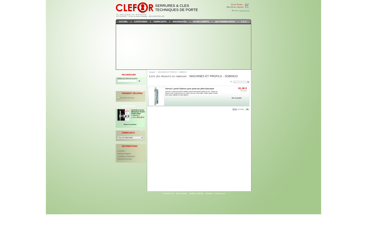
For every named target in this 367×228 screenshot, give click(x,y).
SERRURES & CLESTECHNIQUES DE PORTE (176, 8)
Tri (231, 82)
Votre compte (201, 21)
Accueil (123, 21)
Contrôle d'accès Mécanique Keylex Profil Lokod (138, 111)
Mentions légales (124, 154)
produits (241, 109)
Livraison (121, 151)
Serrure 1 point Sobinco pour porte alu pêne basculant (189, 89)
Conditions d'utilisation (126, 156)
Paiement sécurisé (125, 159)
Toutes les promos (130, 124)
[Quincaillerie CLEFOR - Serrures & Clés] (135, 2)
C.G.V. (244, 21)
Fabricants (160, 21)
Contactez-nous (168, 193)
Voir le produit (236, 98)
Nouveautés (180, 21)
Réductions (128, 106)
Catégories (140, 21)
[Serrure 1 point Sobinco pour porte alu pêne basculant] (156, 96)
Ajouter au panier (237, 94)
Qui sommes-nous (225, 21)
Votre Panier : (237, 4)
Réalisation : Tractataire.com (215, 193)
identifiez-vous (244, 11)
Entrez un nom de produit (127, 78)
